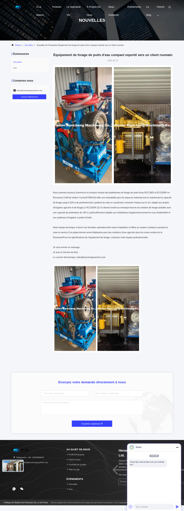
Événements (134, 7)
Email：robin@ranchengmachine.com (31, 462)
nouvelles (29, 45)
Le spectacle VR (74, 8)
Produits (56, 7)
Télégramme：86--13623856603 (29, 457)
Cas (15, 68)
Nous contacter (113, 8)
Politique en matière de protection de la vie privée (26, 502)
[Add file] (131, 507)
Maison (18, 45)
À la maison (40, 8)
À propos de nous (93, 8)
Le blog (148, 8)
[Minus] (177, 447)
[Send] (177, 507)
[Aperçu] (22, 7)
